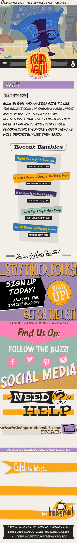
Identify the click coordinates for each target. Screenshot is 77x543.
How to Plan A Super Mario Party (42, 211)
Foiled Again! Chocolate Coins (38, 65)
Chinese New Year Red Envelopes (35, 160)
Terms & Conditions (30, 536)
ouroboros (15, 532)
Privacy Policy (56, 536)
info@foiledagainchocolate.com (30, 428)
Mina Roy (63, 532)
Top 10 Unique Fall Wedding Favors (35, 228)
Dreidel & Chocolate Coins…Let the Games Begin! (41, 177)
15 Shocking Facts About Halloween (35, 194)
